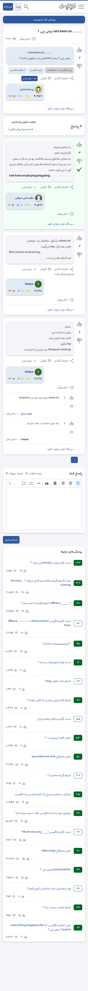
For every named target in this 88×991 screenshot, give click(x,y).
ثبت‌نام (8, 7)
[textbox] (44, 508)
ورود (18, 7)
